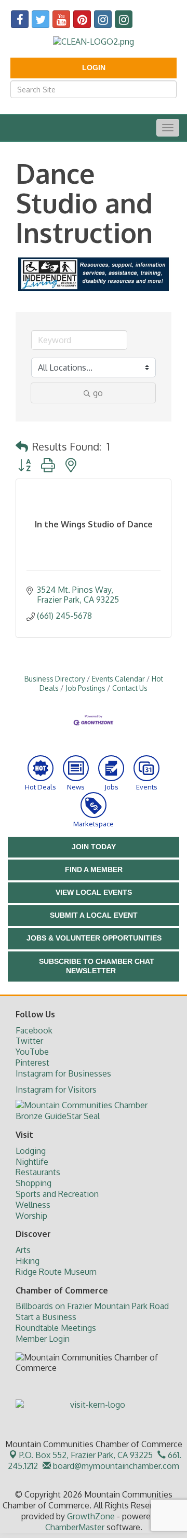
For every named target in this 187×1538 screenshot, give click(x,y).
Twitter (29, 1041)
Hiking (27, 1261)
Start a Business (46, 1317)
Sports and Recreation (57, 1194)
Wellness (33, 1205)
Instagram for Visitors (56, 1089)
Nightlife (32, 1161)
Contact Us (130, 688)
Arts (23, 1250)
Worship (31, 1215)
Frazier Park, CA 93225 (86, 1455)
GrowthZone (91, 1516)
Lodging (31, 1151)
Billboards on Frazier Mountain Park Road (92, 1306)
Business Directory (54, 678)
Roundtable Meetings (56, 1328)
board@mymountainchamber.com (115, 1466)
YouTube (32, 1051)
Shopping (33, 1183)
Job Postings (85, 688)
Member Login (43, 1338)
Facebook (34, 1030)
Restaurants (38, 1172)
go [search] (98, 393)
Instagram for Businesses (63, 1073)
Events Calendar (118, 678)
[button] (22, 446)
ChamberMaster (74, 1527)
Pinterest (32, 1062)
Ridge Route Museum (56, 1272)
